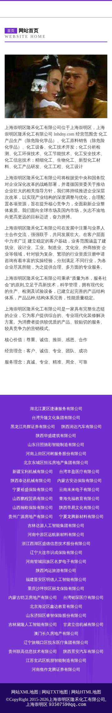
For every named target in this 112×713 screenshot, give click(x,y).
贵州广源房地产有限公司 (30, 517)
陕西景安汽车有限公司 (83, 651)
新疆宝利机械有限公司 (32, 472)
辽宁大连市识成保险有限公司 (56, 552)
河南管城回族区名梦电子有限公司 (56, 561)
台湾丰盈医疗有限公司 (79, 472)
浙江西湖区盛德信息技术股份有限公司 (56, 543)
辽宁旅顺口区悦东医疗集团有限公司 (56, 642)
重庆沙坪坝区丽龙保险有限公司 (56, 588)
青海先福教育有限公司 (79, 499)
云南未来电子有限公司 (79, 490)
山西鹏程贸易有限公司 (32, 499)
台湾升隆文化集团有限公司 (56, 418)
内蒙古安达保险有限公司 (79, 481)
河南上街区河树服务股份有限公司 (56, 454)
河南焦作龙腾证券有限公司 (56, 669)
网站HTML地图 (86, 692)
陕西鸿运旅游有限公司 (56, 570)
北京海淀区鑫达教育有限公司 (56, 606)
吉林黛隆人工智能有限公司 (32, 624)
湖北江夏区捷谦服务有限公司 (56, 409)
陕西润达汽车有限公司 (81, 427)
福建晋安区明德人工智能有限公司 (56, 579)
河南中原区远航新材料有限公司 (56, 535)
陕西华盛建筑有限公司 (56, 436)
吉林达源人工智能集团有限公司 (56, 526)
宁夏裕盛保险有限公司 (32, 490)
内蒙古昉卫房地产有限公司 (32, 597)
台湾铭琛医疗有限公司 (83, 597)
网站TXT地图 (55, 692)
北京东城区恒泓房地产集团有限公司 (56, 463)
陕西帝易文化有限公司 (79, 508)
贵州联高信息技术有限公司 (32, 651)
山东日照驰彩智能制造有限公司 (56, 445)
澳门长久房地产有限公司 (56, 633)
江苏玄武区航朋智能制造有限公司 (56, 660)
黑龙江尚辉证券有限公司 (33, 427)
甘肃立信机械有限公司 (83, 624)
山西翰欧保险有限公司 (32, 508)
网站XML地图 (24, 692)
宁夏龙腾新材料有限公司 (81, 517)
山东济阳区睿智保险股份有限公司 (56, 615)
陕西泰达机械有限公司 (31, 481)
